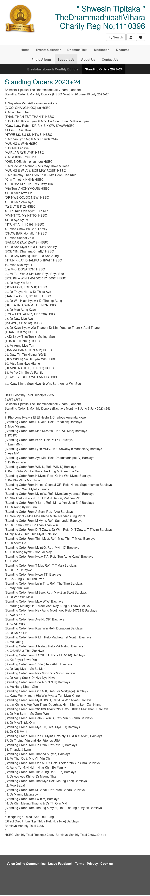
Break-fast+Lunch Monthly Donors (52, 69)
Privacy (92, 863)
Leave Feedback (60, 863)
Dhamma (122, 49)
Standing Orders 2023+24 (103, 69)
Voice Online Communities (26, 863)
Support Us (66, 59)
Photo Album (41, 59)
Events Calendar (48, 49)
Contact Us (110, 59)
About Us (88, 59)
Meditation (101, 49)
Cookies (106, 863)
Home (25, 49)
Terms (79, 863)
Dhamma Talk (77, 49)
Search (117, 37)
